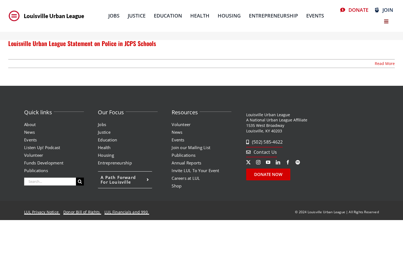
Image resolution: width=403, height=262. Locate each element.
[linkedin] (278, 162)
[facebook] (288, 162)
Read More (385, 63)
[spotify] (298, 162)
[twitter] (248, 162)
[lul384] (14, 11)
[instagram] (258, 162)
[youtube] (268, 162)
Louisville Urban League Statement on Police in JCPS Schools (82, 43)
